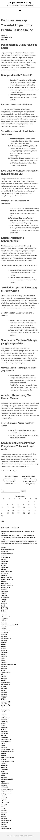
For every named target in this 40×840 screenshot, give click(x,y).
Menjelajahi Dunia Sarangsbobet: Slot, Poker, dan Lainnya (17, 535)
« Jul (2, 521)
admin (5, 40)
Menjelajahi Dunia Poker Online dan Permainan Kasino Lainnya (19, 543)
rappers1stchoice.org (20, 2)
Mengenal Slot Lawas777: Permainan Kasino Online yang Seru (19, 541)
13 (18, 507)
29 (29, 513)
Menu (20, 10)
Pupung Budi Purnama (27, 836)
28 (24, 513)
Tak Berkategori (12, 471)
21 (24, 510)
